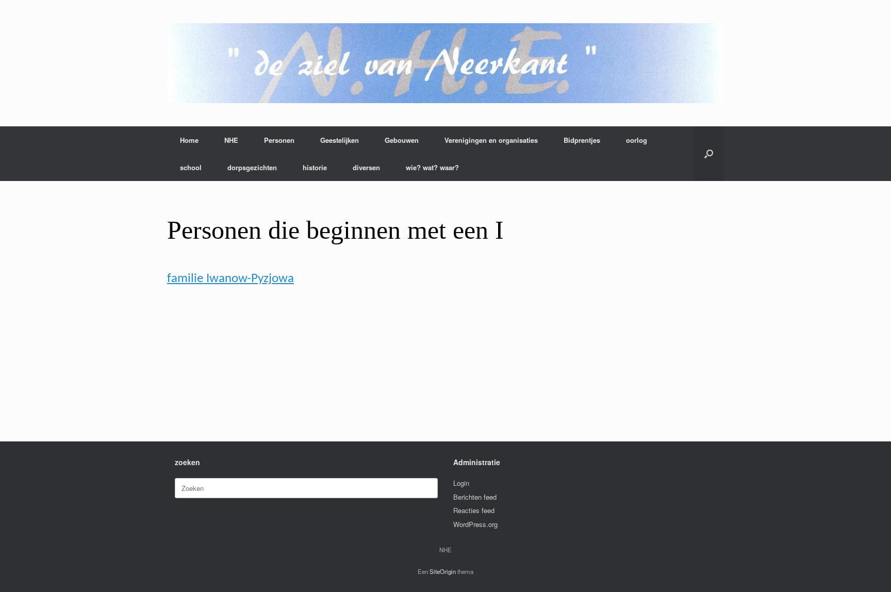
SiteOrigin (443, 571)
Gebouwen (402, 140)
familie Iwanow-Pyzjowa (230, 278)
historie (315, 167)
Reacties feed (473, 510)
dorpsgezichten (252, 167)
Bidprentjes (582, 140)
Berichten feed (475, 497)
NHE (231, 140)
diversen (366, 167)
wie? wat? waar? (432, 167)
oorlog (636, 140)
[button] (709, 153)
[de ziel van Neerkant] (445, 63)
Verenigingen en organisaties (491, 140)
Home (189, 140)
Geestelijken (339, 140)
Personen (279, 140)
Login (461, 483)
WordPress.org (475, 524)
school (191, 167)
